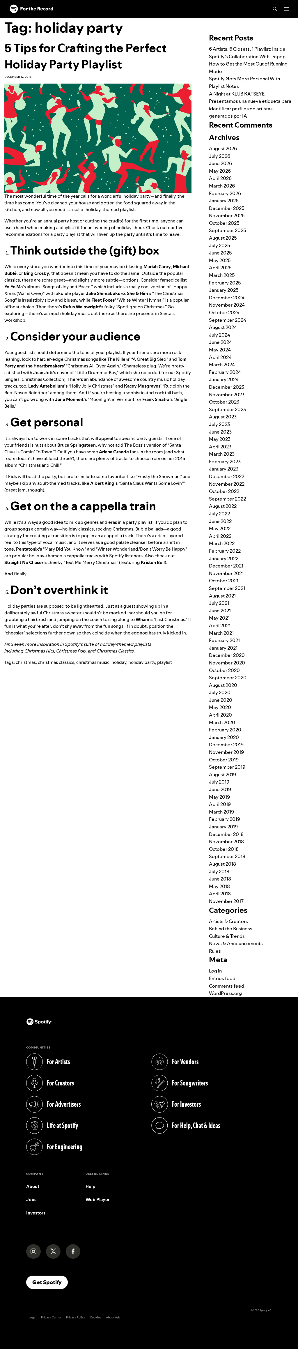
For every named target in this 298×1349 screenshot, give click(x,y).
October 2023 (224, 402)
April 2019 (220, 804)
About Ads (113, 1317)
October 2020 (224, 670)
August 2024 (223, 327)
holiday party (141, 662)
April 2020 (220, 715)
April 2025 (220, 267)
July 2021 (219, 603)
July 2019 (219, 782)
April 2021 (219, 625)
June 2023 (220, 432)
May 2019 (219, 797)
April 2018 (220, 893)
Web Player (98, 1199)
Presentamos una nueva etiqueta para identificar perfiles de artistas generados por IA (250, 108)
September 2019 (227, 767)
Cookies (95, 1317)
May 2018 (219, 886)
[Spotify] (31, 9)
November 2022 (226, 484)
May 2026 (220, 171)
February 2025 (225, 283)
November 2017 (226, 901)
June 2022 (220, 521)
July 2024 (219, 335)
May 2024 (220, 349)
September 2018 (227, 856)
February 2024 (225, 372)
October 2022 (224, 491)
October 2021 (223, 580)
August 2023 (223, 416)
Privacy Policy (75, 1317)
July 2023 (219, 424)
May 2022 (219, 528)
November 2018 (226, 841)
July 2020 (219, 692)
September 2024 (227, 320)
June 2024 (220, 342)
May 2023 (219, 439)
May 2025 (220, 260)
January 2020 (224, 737)
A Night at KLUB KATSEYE (237, 94)
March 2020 (222, 722)
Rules (215, 951)
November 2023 (226, 394)
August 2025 (223, 238)
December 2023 (226, 387)
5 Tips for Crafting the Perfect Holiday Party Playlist (85, 56)
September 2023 (227, 409)
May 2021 (219, 618)
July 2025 (219, 245)
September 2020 (227, 677)
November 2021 (226, 573)
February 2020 (225, 729)
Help (90, 1186)
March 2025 (222, 275)
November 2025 (227, 215)
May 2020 (220, 707)
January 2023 (223, 469)
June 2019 (220, 789)
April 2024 (220, 357)
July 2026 (219, 156)
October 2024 (224, 312)
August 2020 (223, 685)
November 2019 (226, 752)
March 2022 (222, 543)
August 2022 (223, 506)
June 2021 (220, 610)
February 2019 (224, 819)
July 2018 (219, 871)
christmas (26, 662)
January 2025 (224, 290)
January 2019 (223, 826)
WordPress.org (225, 993)
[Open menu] (286, 9)
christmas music (92, 662)
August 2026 (223, 148)
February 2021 (224, 640)
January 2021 (223, 648)
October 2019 (224, 759)
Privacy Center (51, 1317)
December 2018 (226, 834)
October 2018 (224, 849)
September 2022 (227, 499)
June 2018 (220, 879)
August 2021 (222, 596)
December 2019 (226, 744)
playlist (164, 662)
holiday (118, 662)
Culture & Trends (227, 936)
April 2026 (220, 178)
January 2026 (224, 200)
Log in (215, 971)
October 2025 (224, 223)
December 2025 (226, 208)
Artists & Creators (228, 921)
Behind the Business (230, 928)
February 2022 (225, 551)
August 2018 (222, 864)
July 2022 (219, 513)
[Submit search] (290, 21)
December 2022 (226, 476)
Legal (32, 1317)
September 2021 (227, 588)
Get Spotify (50, 1282)
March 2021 (221, 633)
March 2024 (222, 364)
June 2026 (220, 163)
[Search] (275, 9)
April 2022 (220, 536)
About (32, 1186)
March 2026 (222, 186)
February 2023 (225, 461)
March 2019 (221, 812)
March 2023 (222, 454)
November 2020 (227, 663)
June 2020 (220, 700)
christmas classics (56, 662)
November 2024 (227, 305)
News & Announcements (236, 943)
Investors (35, 1213)
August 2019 (222, 774)
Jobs (31, 1199)
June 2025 (220, 253)
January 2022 (223, 558)
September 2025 (227, 230)
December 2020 (227, 655)
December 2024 (226, 297)
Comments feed (226, 986)
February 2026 (225, 193)
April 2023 (220, 446)
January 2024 (224, 379)
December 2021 (226, 566)
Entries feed (222, 978)
